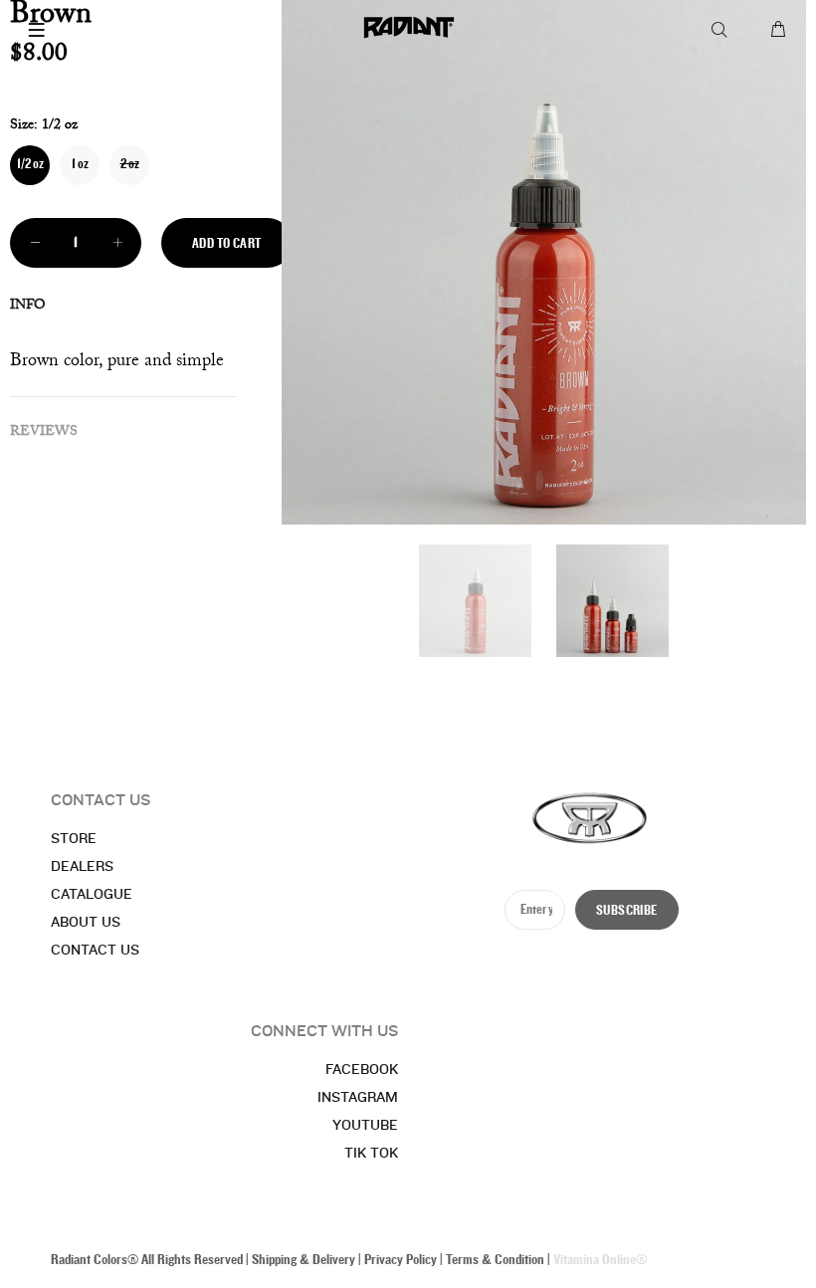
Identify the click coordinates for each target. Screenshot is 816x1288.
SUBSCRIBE (627, 911)
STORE (74, 839)
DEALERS (82, 867)
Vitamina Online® (600, 1259)
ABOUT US (85, 923)
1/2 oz (30, 164)
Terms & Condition (495, 1259)
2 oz (129, 164)
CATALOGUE (91, 895)
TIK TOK (371, 1154)
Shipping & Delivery (303, 1259)
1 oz (80, 164)
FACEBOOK (361, 1070)
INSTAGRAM (357, 1098)
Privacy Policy (400, 1259)
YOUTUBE (365, 1126)
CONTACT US (95, 951)
